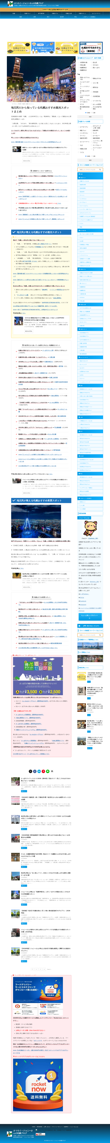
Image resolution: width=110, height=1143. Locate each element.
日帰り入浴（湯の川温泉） (86, 396)
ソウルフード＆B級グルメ (86, 220)
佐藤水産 (82, 325)
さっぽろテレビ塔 (47, 350)
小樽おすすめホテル (85, 424)
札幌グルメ (27, 13)
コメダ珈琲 (83, 509)
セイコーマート (96, 13)
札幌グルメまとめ (84, 181)
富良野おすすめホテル (85, 466)
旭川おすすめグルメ (85, 445)
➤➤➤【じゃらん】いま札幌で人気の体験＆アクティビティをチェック (40, 454)
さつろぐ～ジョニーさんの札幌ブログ (28, 3)
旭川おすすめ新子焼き (85, 452)
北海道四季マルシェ (85, 315)
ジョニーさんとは (74, 1126)
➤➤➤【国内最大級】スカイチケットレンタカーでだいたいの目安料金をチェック (36, 142)
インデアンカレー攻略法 (86, 487)
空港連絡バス (39, 247)
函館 (20, 17)
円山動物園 (57, 427)
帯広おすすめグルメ (85, 484)
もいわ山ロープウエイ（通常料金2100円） (35, 701)
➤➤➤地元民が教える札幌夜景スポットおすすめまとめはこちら (38, 648)
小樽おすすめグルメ (85, 428)
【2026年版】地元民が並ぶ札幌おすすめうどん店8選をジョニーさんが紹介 (94, 674)
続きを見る (28, 331)
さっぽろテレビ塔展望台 (28, 740)
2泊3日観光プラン (84, 332)
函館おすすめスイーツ (85, 413)
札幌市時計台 (49, 362)
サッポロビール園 (22, 295)
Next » (49, 969)
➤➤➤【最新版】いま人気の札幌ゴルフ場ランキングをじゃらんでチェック (41, 214)
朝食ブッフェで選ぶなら (86, 276)
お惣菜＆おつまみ (84, 371)
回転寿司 (44, 289)
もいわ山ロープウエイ (36, 734)
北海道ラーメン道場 (85, 258)
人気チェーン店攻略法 (89, 17)
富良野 (62, 17)
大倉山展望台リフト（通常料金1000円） (28, 718)
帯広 (75, 17)
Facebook (83, 601)
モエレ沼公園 (52, 434)
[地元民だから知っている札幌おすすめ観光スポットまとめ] (39, 771)
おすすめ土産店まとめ (85, 308)
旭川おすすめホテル (85, 438)
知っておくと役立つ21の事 (86, 234)
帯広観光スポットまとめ (86, 477)
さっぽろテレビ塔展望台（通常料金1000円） (30, 714)
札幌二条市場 (53, 377)
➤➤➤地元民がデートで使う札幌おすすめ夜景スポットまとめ (37, 466)
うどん (81, 223)
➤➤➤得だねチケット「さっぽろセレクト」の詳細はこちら (31, 754)
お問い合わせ (47, 1126)
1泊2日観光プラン (84, 336)
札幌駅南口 (83, 287)
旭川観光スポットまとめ (86, 435)
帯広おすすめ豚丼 (84, 491)
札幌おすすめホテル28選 (86, 272)
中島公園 (82, 301)
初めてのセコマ (84, 361)
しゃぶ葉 (82, 505)
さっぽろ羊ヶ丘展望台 (52, 439)
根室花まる (60, 289)
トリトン (53, 289)
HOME (33, 1126)
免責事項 (66, 1126)
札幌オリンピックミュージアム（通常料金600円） (32, 730)
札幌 (14, 13)
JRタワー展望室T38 (41, 373)
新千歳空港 (41, 13)
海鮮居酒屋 (83, 188)
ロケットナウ (38, 1040)
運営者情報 (39, 1126)
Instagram (83, 604)
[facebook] (35, 771)
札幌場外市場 (83, 346)
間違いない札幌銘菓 (85, 311)
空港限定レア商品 (84, 244)
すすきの (82, 297)
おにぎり (82, 368)
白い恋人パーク (53, 389)
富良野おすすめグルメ (85, 470)
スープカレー (83, 202)
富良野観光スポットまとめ (86, 459)
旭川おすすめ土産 (84, 442)
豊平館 (61, 366)
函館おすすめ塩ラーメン (86, 406)
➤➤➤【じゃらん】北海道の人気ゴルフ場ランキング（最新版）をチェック (41, 219)
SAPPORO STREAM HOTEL (51, 302)
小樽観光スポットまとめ (86, 420)
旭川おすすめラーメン (85, 449)
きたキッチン (83, 322)
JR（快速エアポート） (45, 244)
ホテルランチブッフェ (85, 213)
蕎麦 (81, 227)
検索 (90, 116)
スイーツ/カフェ (84, 205)
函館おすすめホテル (85, 392)
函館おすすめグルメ (85, 403)
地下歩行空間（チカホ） (30, 261)
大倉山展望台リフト (58, 740)
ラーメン (82, 195)
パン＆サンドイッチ (85, 382)
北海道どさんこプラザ (85, 318)
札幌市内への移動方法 (85, 262)
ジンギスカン (83, 198)
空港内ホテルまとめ (85, 265)
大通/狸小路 (83, 294)
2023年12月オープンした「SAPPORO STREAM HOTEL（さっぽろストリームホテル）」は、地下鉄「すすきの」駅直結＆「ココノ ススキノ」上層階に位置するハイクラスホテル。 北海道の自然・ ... (46, 324)
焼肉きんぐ (83, 502)
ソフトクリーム (84, 255)
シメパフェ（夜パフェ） (86, 209)
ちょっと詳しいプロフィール (89, 616)
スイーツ (82, 251)
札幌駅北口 (83, 290)
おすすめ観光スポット (85, 339)
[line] (47, 771)
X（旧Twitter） (84, 594)
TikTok (82, 597)
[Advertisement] (48, 29)
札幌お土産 (69, 13)
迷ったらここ (83, 283)
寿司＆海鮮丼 (83, 248)
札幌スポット (82, 13)
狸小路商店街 (62, 416)
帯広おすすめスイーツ (85, 495)
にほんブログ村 (40, 1132)
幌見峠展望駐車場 (56, 643)
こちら (59, 203)
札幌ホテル (55, 13)
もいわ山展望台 (54, 402)
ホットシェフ (83, 364)
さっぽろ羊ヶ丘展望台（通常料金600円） (29, 724)
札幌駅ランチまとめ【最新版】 (88, 216)
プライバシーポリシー (57, 1126)
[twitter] (30, 771)
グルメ (81, 237)
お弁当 (81, 375)
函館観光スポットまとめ (86, 389)
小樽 (34, 17)
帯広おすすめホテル (85, 480)
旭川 (48, 17)
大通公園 (52, 357)
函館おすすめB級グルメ (86, 410)
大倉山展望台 (57, 298)
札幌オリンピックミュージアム (34, 743)
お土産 (81, 241)
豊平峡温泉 (56, 450)
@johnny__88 (94, 582)
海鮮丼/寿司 (83, 184)
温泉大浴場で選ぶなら (85, 280)
